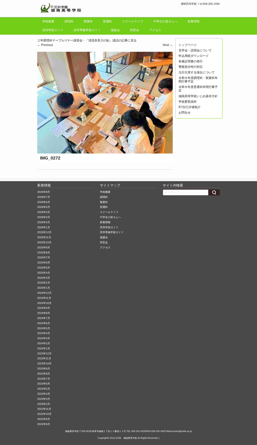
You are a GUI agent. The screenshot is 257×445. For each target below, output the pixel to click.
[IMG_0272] (105, 102)
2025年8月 (43, 252)
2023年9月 (43, 368)
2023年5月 (43, 388)
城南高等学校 (130, 438)
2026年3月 (43, 217)
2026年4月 (43, 212)
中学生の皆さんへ (165, 21)
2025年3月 (43, 277)
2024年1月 (43, 348)
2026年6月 (43, 202)
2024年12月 (44, 292)
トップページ (188, 45)
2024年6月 (43, 323)
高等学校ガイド (52, 30)
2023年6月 (43, 383)
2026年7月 (43, 196)
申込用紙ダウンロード (194, 55)
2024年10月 (44, 303)
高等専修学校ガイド (87, 30)
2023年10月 (44, 363)
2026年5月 (43, 206)
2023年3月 (43, 398)
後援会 (115, 30)
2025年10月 (44, 242)
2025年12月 (44, 232)
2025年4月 (43, 272)
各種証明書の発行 (191, 61)
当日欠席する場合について (197, 72)
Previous (45, 45)
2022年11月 (44, 408)
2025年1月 (43, 287)
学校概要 (48, 21)
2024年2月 (43, 343)
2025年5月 (43, 267)
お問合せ (185, 112)
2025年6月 (43, 262)
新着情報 (194, 21)
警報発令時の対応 (191, 66)
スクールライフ (132, 21)
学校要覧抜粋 (188, 101)
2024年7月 (43, 318)
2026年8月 (43, 191)
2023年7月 (43, 378)
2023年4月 (43, 393)
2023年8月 (43, 373)
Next (168, 45)
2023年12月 (44, 353)
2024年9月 (43, 307)
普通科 (107, 21)
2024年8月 (43, 312)
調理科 (69, 21)
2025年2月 (43, 282)
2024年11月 (44, 297)
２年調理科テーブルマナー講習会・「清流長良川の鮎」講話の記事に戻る (87, 40)
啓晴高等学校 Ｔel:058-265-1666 (200, 3)
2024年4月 (43, 333)
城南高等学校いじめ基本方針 (198, 96)
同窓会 (134, 30)
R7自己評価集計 (190, 107)
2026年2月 (43, 222)
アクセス (155, 30)
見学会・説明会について (195, 50)
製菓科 (88, 21)
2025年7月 (43, 257)
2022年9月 (43, 419)
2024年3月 (43, 338)
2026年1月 (43, 227)
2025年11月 (44, 237)
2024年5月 (43, 328)
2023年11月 (44, 358)
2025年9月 (43, 247)
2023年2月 (43, 403)
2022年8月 (43, 424)
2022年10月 (44, 413)
